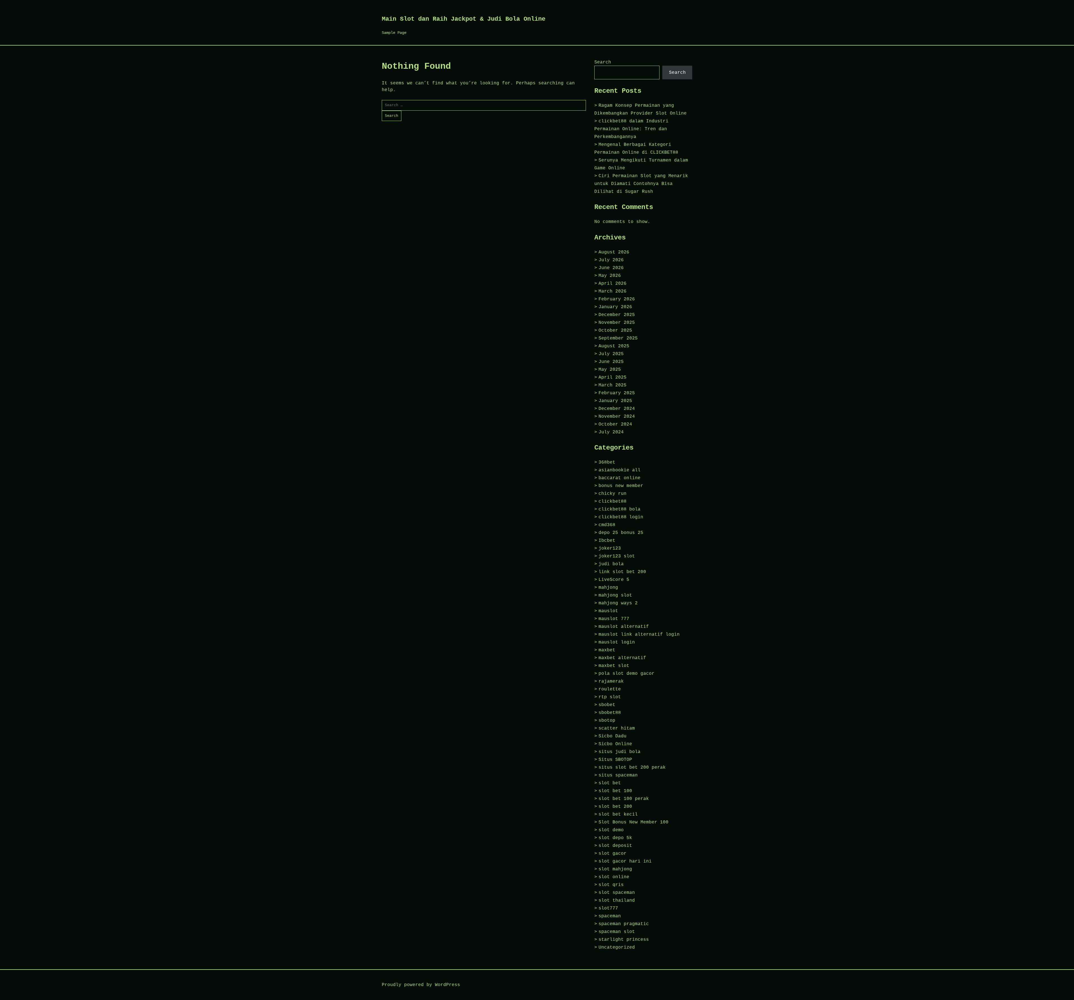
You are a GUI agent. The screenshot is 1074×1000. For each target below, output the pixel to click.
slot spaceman (617, 892)
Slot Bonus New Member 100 (633, 822)
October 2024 (615, 424)
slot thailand (617, 900)
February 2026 (617, 299)
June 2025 (611, 361)
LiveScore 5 (614, 579)
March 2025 (612, 385)
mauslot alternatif (624, 626)
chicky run (612, 493)
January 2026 (615, 307)
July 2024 (611, 432)
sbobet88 (610, 712)
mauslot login (617, 642)
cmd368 (607, 525)
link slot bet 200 (622, 571)
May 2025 (610, 369)
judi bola (611, 564)
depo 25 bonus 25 (621, 532)
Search (602, 62)
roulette (610, 689)
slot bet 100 (615, 791)
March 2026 (612, 291)
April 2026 (612, 283)
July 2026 (611, 260)
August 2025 (614, 346)
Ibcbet (607, 540)
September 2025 (618, 338)
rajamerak (611, 681)
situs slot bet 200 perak (632, 767)
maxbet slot (614, 665)
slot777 (608, 908)
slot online (614, 877)
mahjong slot (615, 595)
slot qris (611, 884)
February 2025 (617, 393)
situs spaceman (618, 775)
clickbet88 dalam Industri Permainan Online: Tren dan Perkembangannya (631, 129)
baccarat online (619, 478)
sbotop (607, 720)
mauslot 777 (614, 618)
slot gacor (612, 853)
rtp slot (610, 697)
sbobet (607, 704)
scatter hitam (617, 728)
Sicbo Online (615, 744)
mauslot (608, 611)
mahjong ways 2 (618, 603)
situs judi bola (619, 751)
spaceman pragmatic (624, 924)
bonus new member (621, 485)
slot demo (611, 830)
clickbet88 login (621, 517)
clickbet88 (612, 501)
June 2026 (611, 267)
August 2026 (614, 252)
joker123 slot (617, 556)
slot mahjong (615, 869)
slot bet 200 (615, 806)
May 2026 (610, 275)
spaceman (610, 916)
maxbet (607, 650)
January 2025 (615, 400)
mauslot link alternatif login (639, 634)
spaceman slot (617, 931)
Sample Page (394, 32)
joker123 (610, 548)
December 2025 (617, 314)
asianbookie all (619, 470)
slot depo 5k (615, 837)
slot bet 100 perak (624, 798)
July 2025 (611, 354)
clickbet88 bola (619, 509)
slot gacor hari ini (625, 861)
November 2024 (617, 416)
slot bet (610, 783)
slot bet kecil (618, 814)
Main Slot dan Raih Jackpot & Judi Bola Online (463, 19)
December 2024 (617, 408)
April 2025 (612, 377)
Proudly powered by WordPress (421, 984)
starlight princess (624, 939)
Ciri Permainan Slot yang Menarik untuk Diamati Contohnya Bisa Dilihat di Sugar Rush (641, 184)
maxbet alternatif (622, 658)
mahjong (608, 587)
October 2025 (615, 330)
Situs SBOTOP (615, 759)
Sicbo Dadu (612, 736)
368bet (607, 462)
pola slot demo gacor (626, 673)
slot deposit (615, 845)
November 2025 (617, 322)
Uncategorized (617, 947)
